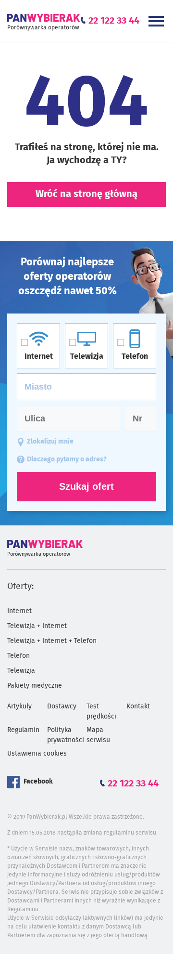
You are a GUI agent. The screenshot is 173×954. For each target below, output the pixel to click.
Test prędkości (101, 711)
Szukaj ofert (86, 486)
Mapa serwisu (98, 735)
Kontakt (138, 706)
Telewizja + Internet (37, 626)
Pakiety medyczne (34, 685)
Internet (19, 611)
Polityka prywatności (65, 735)
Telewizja (21, 670)
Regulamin (23, 730)
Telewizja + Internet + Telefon (52, 641)
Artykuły (19, 706)
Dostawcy (61, 706)
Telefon (18, 656)
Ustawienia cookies (37, 753)
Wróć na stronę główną (86, 194)
